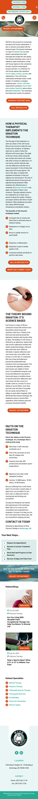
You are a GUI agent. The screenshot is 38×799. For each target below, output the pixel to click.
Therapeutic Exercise (17, 694)
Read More (24, 605)
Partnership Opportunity (19, 12)
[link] (16, 753)
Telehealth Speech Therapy (19, 690)
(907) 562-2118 (21, 780)
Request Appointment (13, 29)
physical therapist (21, 188)
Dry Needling (14, 698)
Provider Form (19, 2)
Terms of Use (16, 795)
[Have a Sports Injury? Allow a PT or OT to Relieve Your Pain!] (19, 641)
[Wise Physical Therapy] (19, 738)
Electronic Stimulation (17, 701)
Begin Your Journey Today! (19, 270)
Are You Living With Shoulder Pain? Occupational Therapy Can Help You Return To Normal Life (18, 622)
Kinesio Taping (14, 705)
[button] (36, 7)
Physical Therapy (15, 686)
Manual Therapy (15, 683)
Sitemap (26, 793)
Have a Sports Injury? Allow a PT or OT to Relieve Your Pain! (18, 662)
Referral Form (19, 7)
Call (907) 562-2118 (19, 108)
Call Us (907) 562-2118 (19, 262)
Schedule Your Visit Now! (19, 100)
